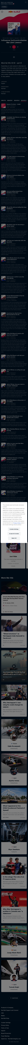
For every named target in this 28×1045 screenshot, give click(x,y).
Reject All (14, 538)
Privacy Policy (17, 523)
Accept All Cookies (14, 533)
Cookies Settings (14, 529)
